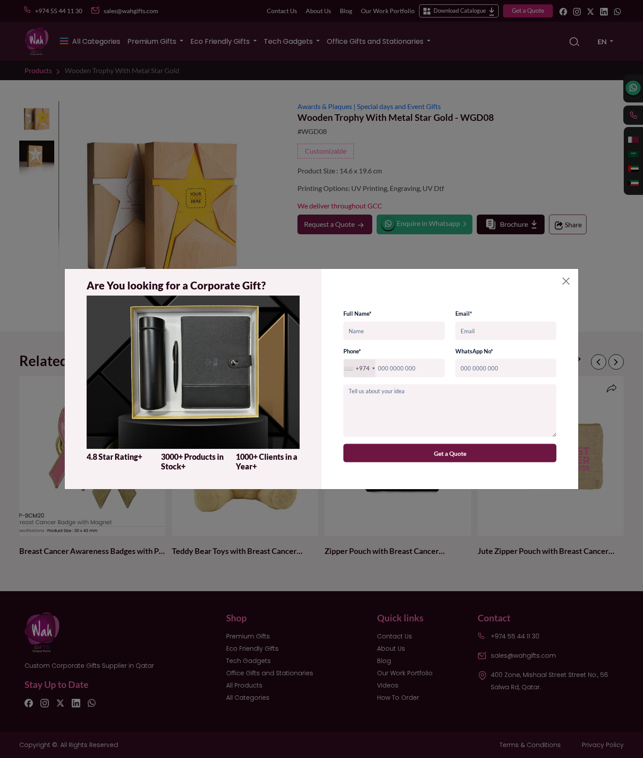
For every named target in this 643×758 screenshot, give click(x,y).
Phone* (352, 350)
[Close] (566, 281)
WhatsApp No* (474, 350)
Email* (463, 313)
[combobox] (359, 368)
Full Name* (357, 313)
